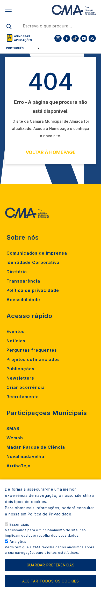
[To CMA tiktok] (75, 38)
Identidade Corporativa (33, 262)
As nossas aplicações (23, 38)
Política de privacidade (32, 290)
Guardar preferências (51, 565)
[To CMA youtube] (83, 38)
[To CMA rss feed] (92, 38)
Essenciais (19, 524)
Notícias (15, 340)
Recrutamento (22, 396)
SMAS (12, 428)
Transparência (23, 281)
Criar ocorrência (25, 387)
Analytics (18, 541)
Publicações (20, 368)
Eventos (15, 331)
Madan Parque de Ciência (35, 447)
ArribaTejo (18, 465)
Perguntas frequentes (31, 350)
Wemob (14, 437)
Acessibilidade (23, 299)
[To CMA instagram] (58, 38)
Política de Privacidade (49, 514)
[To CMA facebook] (66, 38)
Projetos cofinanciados (33, 359)
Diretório (16, 271)
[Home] (74, 10)
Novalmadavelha (25, 456)
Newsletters (20, 378)
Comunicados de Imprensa (36, 253)
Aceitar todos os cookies (50, 581)
